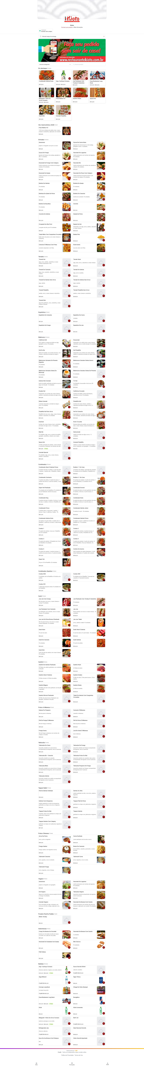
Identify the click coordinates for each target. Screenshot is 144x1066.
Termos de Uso (78, 1055)
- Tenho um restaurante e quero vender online (72, 1052)
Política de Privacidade (67, 1055)
